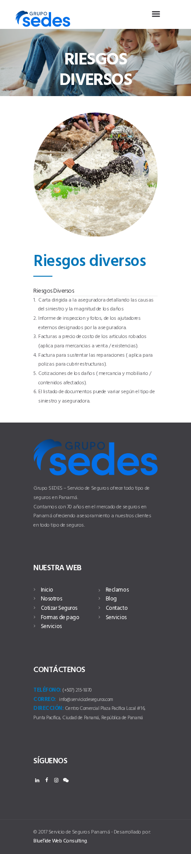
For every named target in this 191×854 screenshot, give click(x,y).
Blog (111, 599)
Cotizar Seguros (59, 608)
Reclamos (117, 590)
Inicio (47, 590)
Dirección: (48, 708)
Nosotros (51, 599)
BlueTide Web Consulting (60, 841)
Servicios (51, 626)
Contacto (116, 608)
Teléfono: (47, 690)
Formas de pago (60, 617)
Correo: (44, 699)
